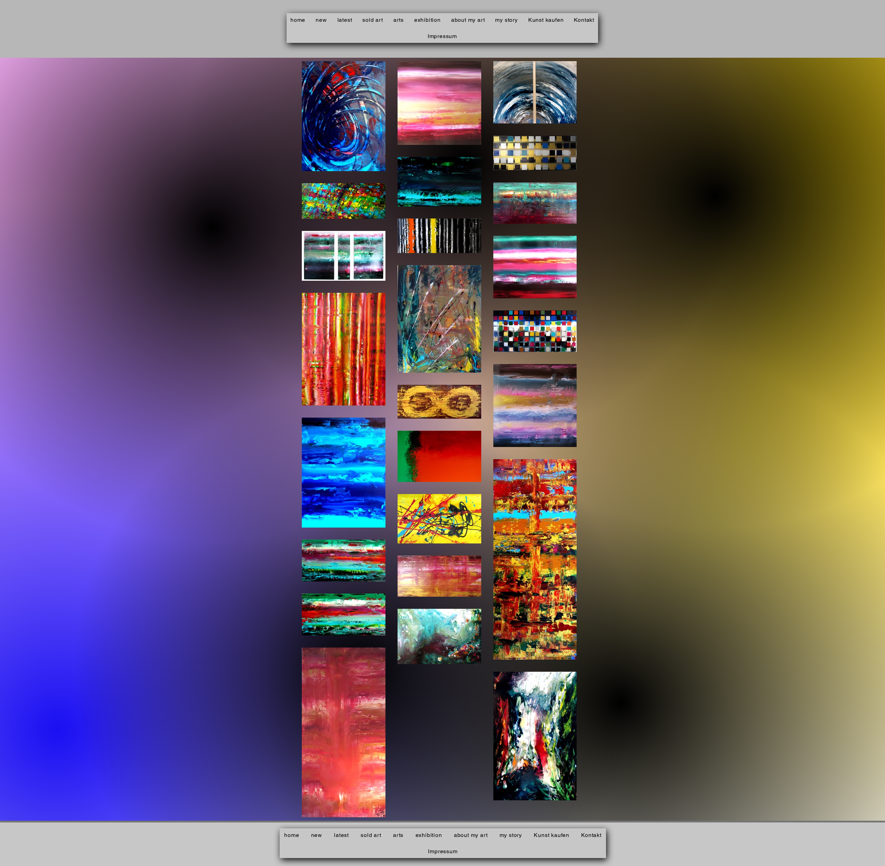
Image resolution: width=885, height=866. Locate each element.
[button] (399, 20)
